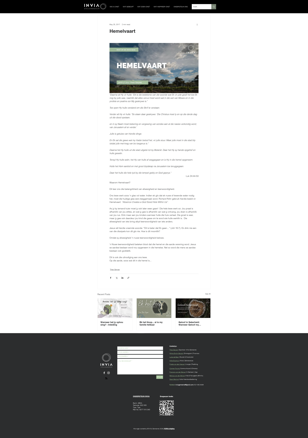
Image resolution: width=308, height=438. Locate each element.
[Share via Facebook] (110, 278)
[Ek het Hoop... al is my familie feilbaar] (154, 308)
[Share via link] (128, 278)
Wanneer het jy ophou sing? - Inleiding (111, 323)
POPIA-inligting (169, 429)
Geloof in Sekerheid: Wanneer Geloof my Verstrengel (189, 323)
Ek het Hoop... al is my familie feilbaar (151, 323)
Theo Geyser (115, 269)
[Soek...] (213, 6)
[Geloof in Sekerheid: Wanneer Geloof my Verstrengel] (193, 308)
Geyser (175, 350)
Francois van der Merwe (177, 372)
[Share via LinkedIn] (122, 278)
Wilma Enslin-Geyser (176, 353)
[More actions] (197, 24)
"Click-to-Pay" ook (141, 419)
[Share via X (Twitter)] (116, 278)
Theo (171, 350)
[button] (114, 6)
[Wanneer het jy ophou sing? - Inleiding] (115, 308)
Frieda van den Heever (177, 364)
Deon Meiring (174, 379)
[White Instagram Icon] (108, 372)
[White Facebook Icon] (104, 372)
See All (208, 294)
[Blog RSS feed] (106, 378)
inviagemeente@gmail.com (184, 385)
